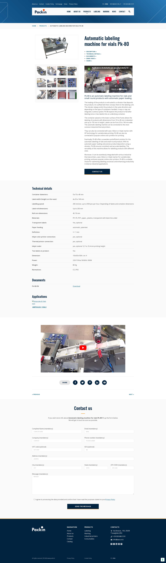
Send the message (83, 506)
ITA (111, 558)
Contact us (97, 172)
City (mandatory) (38, 465)
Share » (89, 61)
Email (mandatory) (91, 429)
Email (104, 382)
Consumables (89, 539)
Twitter (82, 382)
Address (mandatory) (39, 456)
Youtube (114, 543)
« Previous (36, 394)
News (65, 4)
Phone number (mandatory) (94, 438)
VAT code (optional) (39, 447)
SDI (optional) (89, 447)
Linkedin (97, 382)
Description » (91, 51)
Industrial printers (91, 536)
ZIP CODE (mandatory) (119, 465)
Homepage (58, 4)
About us (35, 4)
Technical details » (93, 54)
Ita (103, 4)
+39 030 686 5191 (128, 4)
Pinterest (90, 382)
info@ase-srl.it (115, 4)
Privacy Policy (73, 4)
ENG (114, 558)
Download (76, 286)
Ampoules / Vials (39, 307)
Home (69, 531)
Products (70, 536)
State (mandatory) (90, 465)
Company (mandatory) (40, 438)
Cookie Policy (50, 4)
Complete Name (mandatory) (42, 429)
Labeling (87, 531)
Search (129, 11)
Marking (87, 533)
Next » (131, 394)
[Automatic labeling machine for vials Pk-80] (56, 36)
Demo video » (91, 58)
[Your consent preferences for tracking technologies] (162, 559)
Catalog (70, 541)
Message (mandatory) (40, 474)
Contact (41, 4)
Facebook (75, 382)
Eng (106, 4)
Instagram (119, 543)
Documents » (91, 56)
